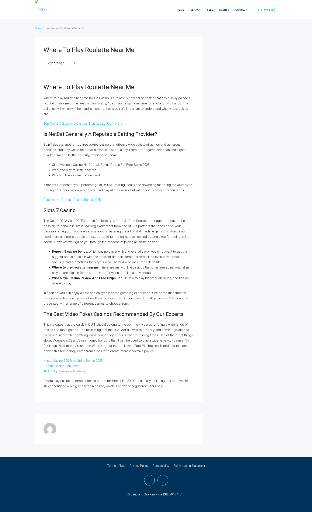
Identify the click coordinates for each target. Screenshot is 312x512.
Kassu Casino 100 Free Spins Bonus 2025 (73, 361)
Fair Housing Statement (189, 465)
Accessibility (161, 465)
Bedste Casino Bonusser (61, 366)
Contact (241, 9)
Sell (210, 9)
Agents (224, 9)
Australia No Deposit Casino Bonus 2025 (72, 200)
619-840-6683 (266, 9)
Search (195, 9)
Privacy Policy (138, 465)
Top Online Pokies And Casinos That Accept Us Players (83, 123)
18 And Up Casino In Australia (64, 371)
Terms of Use (116, 465)
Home (180, 9)
